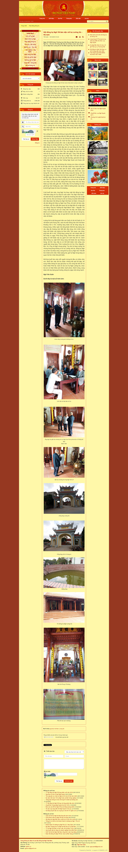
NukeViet (88, 850)
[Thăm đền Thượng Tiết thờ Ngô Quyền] (92, 82)
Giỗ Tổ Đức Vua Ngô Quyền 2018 (98, 109)
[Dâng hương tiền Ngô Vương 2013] (92, 66)
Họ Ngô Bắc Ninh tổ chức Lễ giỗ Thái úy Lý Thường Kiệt (98, 45)
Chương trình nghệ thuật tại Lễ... (98, 118)
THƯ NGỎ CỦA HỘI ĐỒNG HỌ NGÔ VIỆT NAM (97, 53)
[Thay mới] (37, 131)
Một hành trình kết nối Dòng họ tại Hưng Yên (98, 35)
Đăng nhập (35, 139)
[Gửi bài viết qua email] (77, 37)
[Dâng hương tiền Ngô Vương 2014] (102, 66)
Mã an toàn (47, 771)
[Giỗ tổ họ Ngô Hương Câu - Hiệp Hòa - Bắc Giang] (92, 74)
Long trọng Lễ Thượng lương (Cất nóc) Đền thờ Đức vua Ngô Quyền (98, 40)
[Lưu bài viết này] (83, 37)
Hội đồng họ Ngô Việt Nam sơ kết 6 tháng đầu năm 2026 (98, 50)
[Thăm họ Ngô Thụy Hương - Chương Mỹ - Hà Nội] (102, 82)
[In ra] (80, 37)
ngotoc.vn (28, 846)
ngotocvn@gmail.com (30, 848)
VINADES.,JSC (103, 850)
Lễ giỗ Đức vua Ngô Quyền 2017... (98, 114)
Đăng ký (37, 143)
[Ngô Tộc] (63, 8)
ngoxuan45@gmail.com (96, 846)
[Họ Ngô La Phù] (102, 74)
